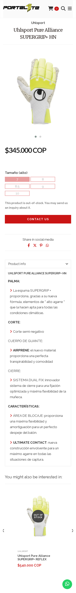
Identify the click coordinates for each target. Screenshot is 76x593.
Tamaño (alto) (16, 172)
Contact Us (38, 219)
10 (17, 193)
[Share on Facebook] (29, 245)
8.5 (17, 186)
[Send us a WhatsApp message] (67, 584)
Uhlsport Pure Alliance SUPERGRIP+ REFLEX (34, 557)
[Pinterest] (41, 245)
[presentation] (3, 531)
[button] (35, 136)
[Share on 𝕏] (35, 245)
